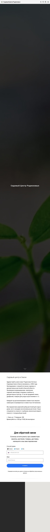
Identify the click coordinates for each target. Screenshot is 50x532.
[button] (41, 2)
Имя (8, 457)
